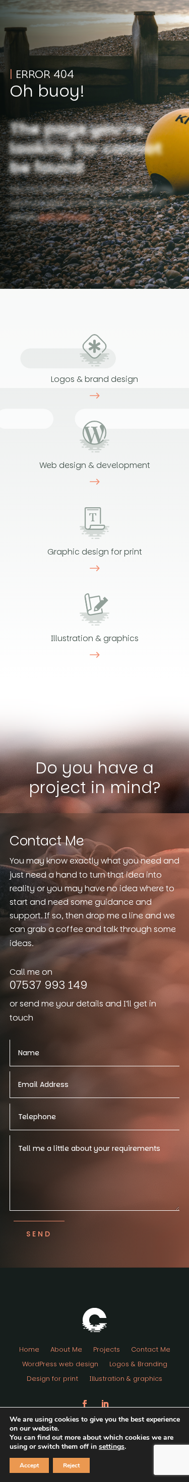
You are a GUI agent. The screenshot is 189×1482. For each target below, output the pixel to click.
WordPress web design (60, 1365)
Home (29, 1350)
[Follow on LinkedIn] (105, 1404)
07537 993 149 (48, 985)
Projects (106, 1350)
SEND (39, 1234)
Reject (71, 1465)
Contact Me (150, 1350)
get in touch (64, 216)
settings (111, 1446)
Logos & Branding (138, 1365)
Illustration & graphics (125, 1379)
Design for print (52, 1379)
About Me (66, 1350)
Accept (29, 1465)
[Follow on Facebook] (85, 1404)
